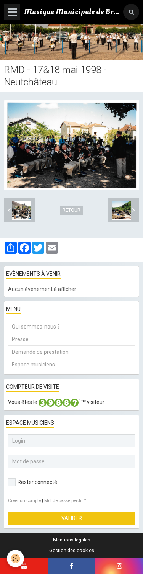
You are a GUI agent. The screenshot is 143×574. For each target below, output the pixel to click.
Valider (71, 518)
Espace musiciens (33, 364)
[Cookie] (15, 558)
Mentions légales (71, 540)
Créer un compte (24, 500)
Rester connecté (37, 482)
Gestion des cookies (71, 550)
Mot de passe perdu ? (65, 500)
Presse (20, 339)
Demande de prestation (40, 352)
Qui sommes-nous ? (36, 327)
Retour (71, 210)
